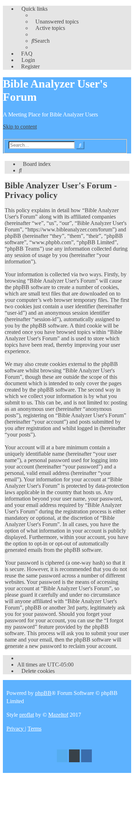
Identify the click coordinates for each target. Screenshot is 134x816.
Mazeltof (58, 715)
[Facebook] (86, 757)
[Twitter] (62, 757)
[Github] (74, 757)
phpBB (43, 693)
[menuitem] (55, 22)
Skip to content (20, 127)
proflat (26, 715)
